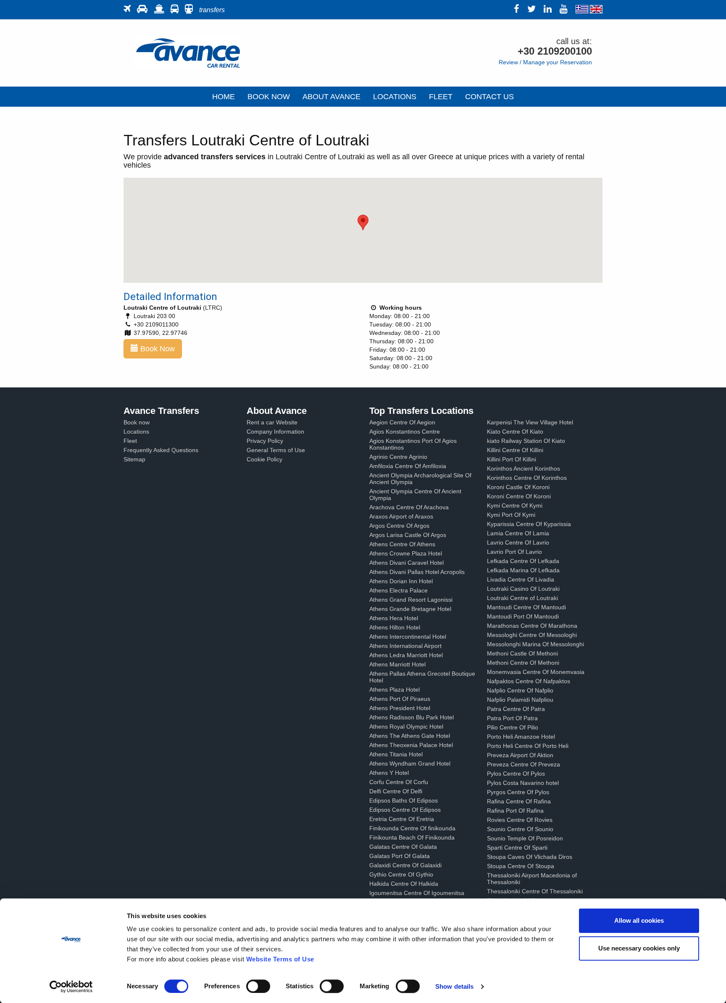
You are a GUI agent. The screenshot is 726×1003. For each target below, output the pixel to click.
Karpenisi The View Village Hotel (530, 422)
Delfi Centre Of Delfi (395, 791)
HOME (223, 96)
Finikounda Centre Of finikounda (412, 828)
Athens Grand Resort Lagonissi (410, 599)
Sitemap (134, 459)
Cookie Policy (264, 459)
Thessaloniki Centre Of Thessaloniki (535, 891)
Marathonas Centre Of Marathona (532, 625)
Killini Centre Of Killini (515, 450)
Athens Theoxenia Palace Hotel (411, 745)
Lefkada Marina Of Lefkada (523, 570)
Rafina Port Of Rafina (515, 810)
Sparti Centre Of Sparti (517, 847)
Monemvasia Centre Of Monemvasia (535, 672)
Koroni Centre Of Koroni (519, 496)
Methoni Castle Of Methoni (522, 653)
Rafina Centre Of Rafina (519, 801)
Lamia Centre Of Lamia (518, 533)
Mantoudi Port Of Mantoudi (523, 616)
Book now (137, 422)
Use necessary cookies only (639, 948)
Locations (136, 431)
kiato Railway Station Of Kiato (526, 440)
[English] (596, 9)
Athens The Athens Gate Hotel (409, 735)
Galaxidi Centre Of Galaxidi (405, 865)
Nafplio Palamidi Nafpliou (520, 699)
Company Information (275, 431)
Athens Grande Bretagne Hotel (410, 608)
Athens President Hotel (399, 708)
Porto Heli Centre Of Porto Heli (527, 745)
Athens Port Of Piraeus (399, 698)
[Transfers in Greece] (187, 52)
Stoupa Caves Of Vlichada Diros (529, 856)
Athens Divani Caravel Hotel (406, 562)
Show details (454, 986)
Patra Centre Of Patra (516, 709)
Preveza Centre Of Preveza (523, 764)
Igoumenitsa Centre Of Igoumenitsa (416, 893)
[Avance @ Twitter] (534, 9)
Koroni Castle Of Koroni (518, 487)
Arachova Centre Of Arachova (409, 507)
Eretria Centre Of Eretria (401, 819)
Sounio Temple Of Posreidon (525, 838)
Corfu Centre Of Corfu (398, 782)
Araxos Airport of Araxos (401, 516)
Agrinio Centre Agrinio (398, 456)
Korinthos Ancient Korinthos (523, 468)
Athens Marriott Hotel (397, 664)
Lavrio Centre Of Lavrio (518, 542)
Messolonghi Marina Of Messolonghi (535, 644)
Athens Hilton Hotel (394, 627)
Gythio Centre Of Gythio (401, 874)
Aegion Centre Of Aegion (402, 422)
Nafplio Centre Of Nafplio (520, 690)
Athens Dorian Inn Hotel (401, 581)
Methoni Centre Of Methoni (523, 662)
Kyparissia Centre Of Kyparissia (529, 524)
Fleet (130, 440)
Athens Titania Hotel (396, 754)
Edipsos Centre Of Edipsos (405, 809)
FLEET (440, 96)
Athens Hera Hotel (393, 618)
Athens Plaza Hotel (394, 689)
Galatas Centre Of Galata (403, 846)
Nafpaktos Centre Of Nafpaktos (528, 681)
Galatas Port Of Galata (399, 856)
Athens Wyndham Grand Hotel (409, 763)
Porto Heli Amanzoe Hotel (521, 736)
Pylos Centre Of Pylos (516, 773)
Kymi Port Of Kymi (511, 514)
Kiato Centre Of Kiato (515, 431)
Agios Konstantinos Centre (404, 431)
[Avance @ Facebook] (520, 9)
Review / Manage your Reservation (545, 62)
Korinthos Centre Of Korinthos (527, 477)
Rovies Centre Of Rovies (519, 819)
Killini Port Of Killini (511, 459)
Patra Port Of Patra (512, 718)
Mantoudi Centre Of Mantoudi (526, 607)
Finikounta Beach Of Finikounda (412, 837)
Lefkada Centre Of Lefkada (523, 561)
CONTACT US (489, 96)
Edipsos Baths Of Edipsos (403, 800)
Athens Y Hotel (389, 772)
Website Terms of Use (280, 959)
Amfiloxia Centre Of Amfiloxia (407, 466)
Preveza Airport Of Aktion (520, 755)
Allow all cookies (639, 920)
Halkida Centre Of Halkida (403, 883)
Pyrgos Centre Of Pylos (518, 792)
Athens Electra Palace (398, 590)
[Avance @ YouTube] (567, 9)
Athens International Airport (405, 645)
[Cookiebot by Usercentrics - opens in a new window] (71, 986)
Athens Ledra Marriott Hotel (406, 655)
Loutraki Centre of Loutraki (522, 598)
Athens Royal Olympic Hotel (406, 726)
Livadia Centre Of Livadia (520, 579)
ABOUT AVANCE (331, 96)
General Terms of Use (276, 450)
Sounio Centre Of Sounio (520, 829)
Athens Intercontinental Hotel (407, 636)
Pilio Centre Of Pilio (512, 727)
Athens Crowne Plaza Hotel (405, 553)
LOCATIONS (394, 96)
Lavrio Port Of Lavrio (514, 551)
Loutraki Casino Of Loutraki (523, 588)
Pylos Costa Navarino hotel (523, 782)
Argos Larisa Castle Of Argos (407, 535)
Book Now (156, 349)
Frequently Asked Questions (161, 450)
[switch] (258, 986)
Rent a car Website (272, 422)
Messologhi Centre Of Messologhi (532, 635)
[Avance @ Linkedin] (551, 9)
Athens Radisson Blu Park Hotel (411, 717)
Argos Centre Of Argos (399, 525)
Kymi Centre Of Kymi (514, 505)
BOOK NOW (268, 96)
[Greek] (582, 9)
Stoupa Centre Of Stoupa (520, 866)
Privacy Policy (265, 440)
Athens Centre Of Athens (402, 544)
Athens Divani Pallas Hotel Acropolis (417, 572)
